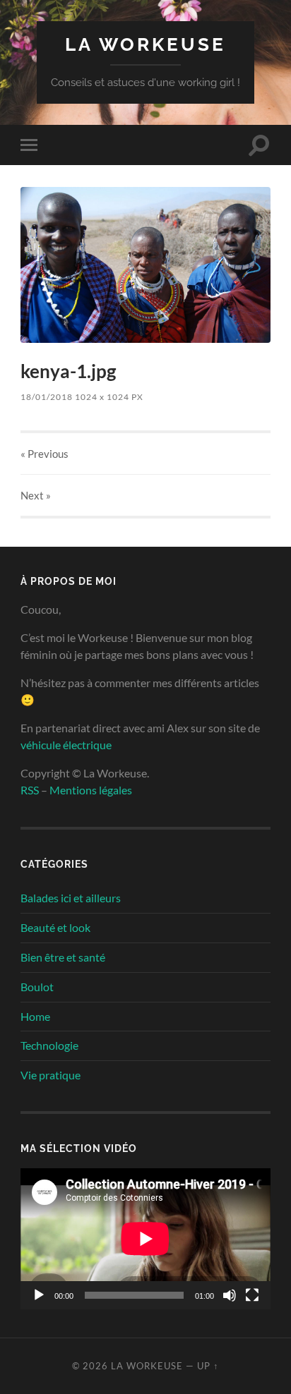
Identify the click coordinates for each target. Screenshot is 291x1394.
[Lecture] (39, 1295)
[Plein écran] (252, 1295)
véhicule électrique (66, 744)
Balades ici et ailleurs (70, 897)
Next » (35, 495)
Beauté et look (55, 927)
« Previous (44, 453)
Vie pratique (50, 1074)
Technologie (49, 1045)
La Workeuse (145, 44)
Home (35, 1016)
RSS (29, 789)
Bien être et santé (62, 957)
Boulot (37, 986)
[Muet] (229, 1295)
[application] (145, 1238)
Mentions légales (90, 789)
